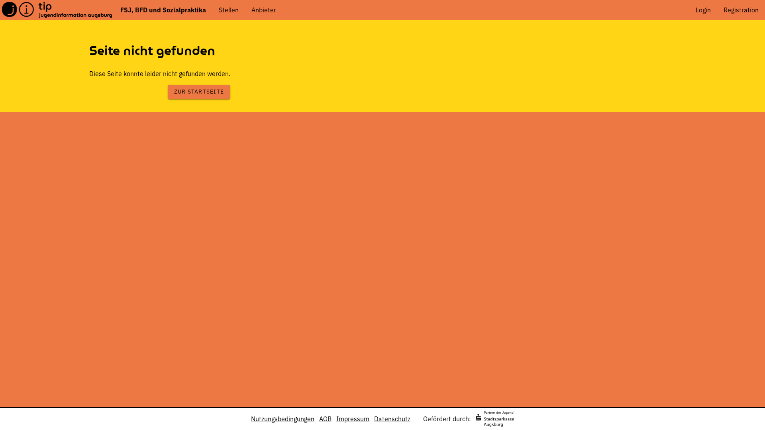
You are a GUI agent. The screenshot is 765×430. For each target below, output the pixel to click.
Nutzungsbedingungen (282, 419)
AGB (325, 419)
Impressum (352, 419)
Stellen (229, 10)
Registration (741, 10)
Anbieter (263, 10)
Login (703, 10)
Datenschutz (392, 419)
